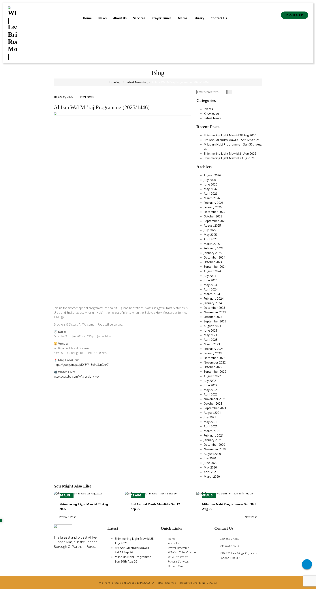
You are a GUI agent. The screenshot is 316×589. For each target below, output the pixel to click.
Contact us (219, 18)
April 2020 (210, 472)
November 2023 (215, 312)
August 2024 (212, 271)
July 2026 (210, 180)
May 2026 (210, 189)
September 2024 (215, 267)
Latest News (134, 82)
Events (208, 109)
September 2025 (215, 221)
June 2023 (210, 330)
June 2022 (210, 385)
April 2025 (210, 239)
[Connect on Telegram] (307, 564)
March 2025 (212, 244)
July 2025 (210, 230)
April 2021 (210, 426)
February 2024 (213, 299)
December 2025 (214, 212)
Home (87, 18)
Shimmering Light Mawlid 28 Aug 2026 (230, 135)
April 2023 (210, 340)
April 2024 (210, 289)
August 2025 (212, 225)
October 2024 (213, 262)
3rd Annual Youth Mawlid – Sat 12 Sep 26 (231, 140)
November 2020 (215, 449)
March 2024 (212, 294)
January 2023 (213, 353)
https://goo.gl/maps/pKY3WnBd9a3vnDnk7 (81, 365)
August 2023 (212, 326)
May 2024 (210, 285)
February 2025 (213, 248)
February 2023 (213, 349)
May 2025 (210, 235)
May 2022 (210, 390)
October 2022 (213, 367)
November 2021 (215, 399)
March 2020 (212, 477)
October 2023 (213, 317)
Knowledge (211, 114)
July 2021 (210, 417)
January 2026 (213, 207)
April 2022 (210, 394)
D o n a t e (294, 15)
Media (182, 18)
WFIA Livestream (178, 557)
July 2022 (210, 381)
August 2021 (212, 413)
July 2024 (210, 276)
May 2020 (210, 467)
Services (139, 18)
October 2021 (213, 403)
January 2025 (213, 253)
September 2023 (215, 321)
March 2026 (212, 198)
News (102, 18)
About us (120, 18)
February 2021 (213, 435)
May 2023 (210, 335)
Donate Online (177, 566)
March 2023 (212, 344)
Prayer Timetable (178, 548)
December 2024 (214, 257)
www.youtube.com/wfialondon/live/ (76, 376)
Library (199, 18)
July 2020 (210, 458)
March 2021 (212, 431)
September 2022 (215, 372)
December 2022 (214, 358)
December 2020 (214, 445)
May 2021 (210, 422)
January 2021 (213, 440)
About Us (174, 543)
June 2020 (210, 463)
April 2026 (210, 194)
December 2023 (214, 308)
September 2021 (215, 408)
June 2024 (210, 280)
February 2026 (213, 203)
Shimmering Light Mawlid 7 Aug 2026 (229, 158)
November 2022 (215, 362)
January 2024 (213, 303)
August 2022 (212, 376)
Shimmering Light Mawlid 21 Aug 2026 (230, 154)
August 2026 (212, 175)
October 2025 (213, 216)
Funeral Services (178, 561)
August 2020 (212, 454)
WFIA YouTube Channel (182, 552)
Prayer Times (161, 18)
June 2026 (210, 184)
